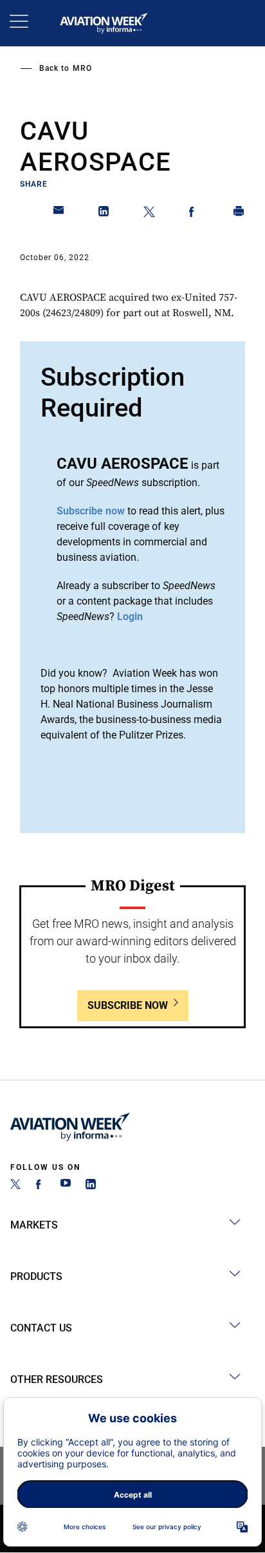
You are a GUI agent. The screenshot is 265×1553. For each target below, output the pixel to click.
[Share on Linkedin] (104, 213)
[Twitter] (15, 1186)
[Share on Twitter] (149, 213)
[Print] (239, 213)
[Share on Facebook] (194, 213)
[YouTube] (65, 1186)
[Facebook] (40, 1186)
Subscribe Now (127, 1005)
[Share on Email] (59, 213)
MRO (82, 68)
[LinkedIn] (91, 1186)
